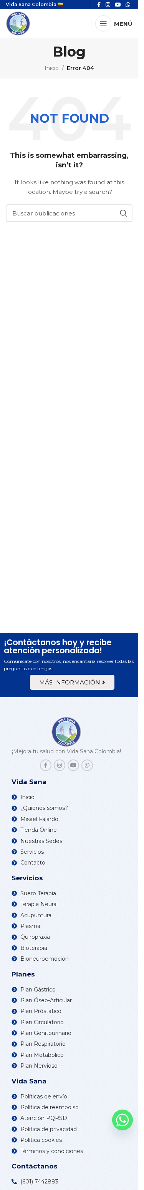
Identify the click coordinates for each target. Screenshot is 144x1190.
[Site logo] (18, 23)
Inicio (52, 68)
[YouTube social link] (73, 765)
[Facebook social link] (45, 765)
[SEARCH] (123, 213)
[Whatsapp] (122, 1120)
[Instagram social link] (59, 765)
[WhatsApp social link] (87, 765)
